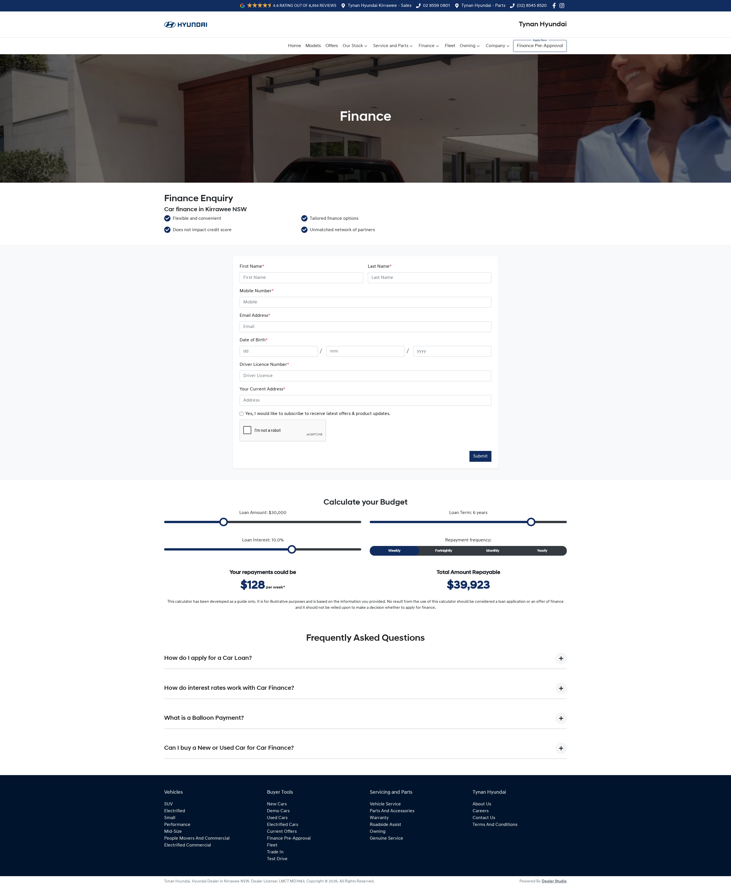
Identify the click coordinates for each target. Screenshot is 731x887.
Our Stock (353, 46)
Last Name (379, 266)
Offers (332, 46)
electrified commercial (187, 845)
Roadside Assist (385, 825)
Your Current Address (262, 389)
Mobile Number (257, 291)
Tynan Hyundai (543, 24)
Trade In (275, 852)
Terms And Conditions (495, 825)
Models (313, 46)
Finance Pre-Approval (540, 46)
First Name (252, 266)
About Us (482, 804)
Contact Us (484, 818)
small (169, 818)
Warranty (379, 818)
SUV (168, 804)
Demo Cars (278, 811)
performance (177, 825)
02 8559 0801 (436, 5)
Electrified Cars (282, 825)
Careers (481, 811)
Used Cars (277, 818)
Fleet (450, 46)
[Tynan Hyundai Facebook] (555, 5)
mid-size (173, 831)
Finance (427, 46)
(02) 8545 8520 (532, 5)
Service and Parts (390, 46)
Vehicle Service (385, 804)
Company (495, 46)
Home (294, 46)
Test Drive (277, 859)
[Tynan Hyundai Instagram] (563, 5)
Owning (467, 46)
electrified (174, 811)
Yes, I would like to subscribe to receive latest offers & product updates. (317, 414)
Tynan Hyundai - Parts (483, 5)
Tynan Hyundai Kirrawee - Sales (379, 5)
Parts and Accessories (392, 811)
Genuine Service (386, 838)
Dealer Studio (554, 881)
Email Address (255, 315)
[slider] (223, 522)
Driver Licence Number (264, 364)
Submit (480, 456)
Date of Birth (254, 340)
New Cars (277, 804)
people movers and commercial (197, 838)
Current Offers (282, 831)
